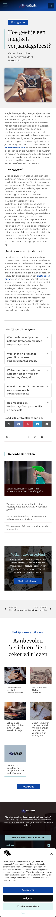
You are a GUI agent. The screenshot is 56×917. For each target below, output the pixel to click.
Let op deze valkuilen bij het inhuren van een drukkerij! (15, 727)
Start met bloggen (28, 581)
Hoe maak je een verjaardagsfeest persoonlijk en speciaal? (28, 406)
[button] (51, 853)
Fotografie (18, 22)
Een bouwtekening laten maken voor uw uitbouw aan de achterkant (26, 518)
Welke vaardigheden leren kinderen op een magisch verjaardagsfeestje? (28, 374)
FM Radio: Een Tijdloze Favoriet (39, 690)
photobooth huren (15, 147)
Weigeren (28, 898)
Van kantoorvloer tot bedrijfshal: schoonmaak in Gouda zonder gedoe (25, 490)
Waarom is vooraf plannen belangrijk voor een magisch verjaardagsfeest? (28, 341)
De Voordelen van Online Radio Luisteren (15, 690)
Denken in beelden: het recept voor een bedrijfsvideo (15, 769)
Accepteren (28, 890)
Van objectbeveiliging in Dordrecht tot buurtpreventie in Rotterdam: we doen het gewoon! (26, 507)
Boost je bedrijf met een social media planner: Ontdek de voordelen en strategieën (40, 729)
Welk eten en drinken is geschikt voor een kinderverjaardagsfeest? (28, 357)
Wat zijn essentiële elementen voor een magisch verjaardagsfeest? (28, 390)
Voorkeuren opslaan (28, 906)
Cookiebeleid (26, 913)
